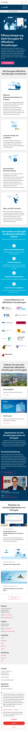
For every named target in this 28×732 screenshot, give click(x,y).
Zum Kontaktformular (8, 472)
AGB (2, 729)
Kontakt (2, 648)
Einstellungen (14, 719)
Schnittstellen (4, 640)
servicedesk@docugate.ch (9, 631)
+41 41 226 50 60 (8, 614)
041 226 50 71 (7, 495)
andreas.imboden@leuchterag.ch (11, 497)
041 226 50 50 (6, 677)
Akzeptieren (14, 723)
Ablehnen (14, 727)
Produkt (2, 637)
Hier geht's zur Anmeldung (6, 688)
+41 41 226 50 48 (8, 628)
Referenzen (3, 646)
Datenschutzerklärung (8, 709)
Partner (2, 643)
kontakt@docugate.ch (8, 617)
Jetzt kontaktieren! (7, 63)
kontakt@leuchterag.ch (9, 680)
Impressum (16, 709)
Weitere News (14, 598)
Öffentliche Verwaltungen (13, 11)
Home (2, 11)
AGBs (2, 660)
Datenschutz (3, 655)
